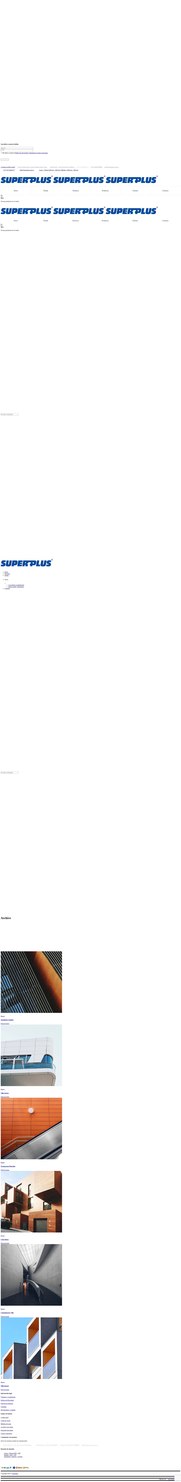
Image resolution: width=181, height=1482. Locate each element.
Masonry (3, 1016)
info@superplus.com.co (27, 170)
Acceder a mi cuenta (7, 1427)
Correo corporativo (6, 1433)
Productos (105, 191)
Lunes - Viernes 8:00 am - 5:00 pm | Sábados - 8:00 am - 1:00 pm (58, 170)
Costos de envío (5, 1420)
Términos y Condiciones (8, 1397)
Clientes (135, 191)
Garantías (3, 1407)
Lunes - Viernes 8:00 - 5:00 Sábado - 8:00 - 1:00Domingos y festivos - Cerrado (13, 1454)
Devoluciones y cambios (8, 1410)
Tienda (45, 191)
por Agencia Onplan (174, 1479)
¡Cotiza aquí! (4, 1417)
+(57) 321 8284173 (9, 170)
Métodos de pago (6, 1424)
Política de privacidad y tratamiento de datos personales (31, 153)
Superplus (15, 1473)
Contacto (165, 191)
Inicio (16, 191)
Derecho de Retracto (7, 1403)
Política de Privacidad (7, 1400)
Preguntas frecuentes (7, 1430)
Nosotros (76, 191)
